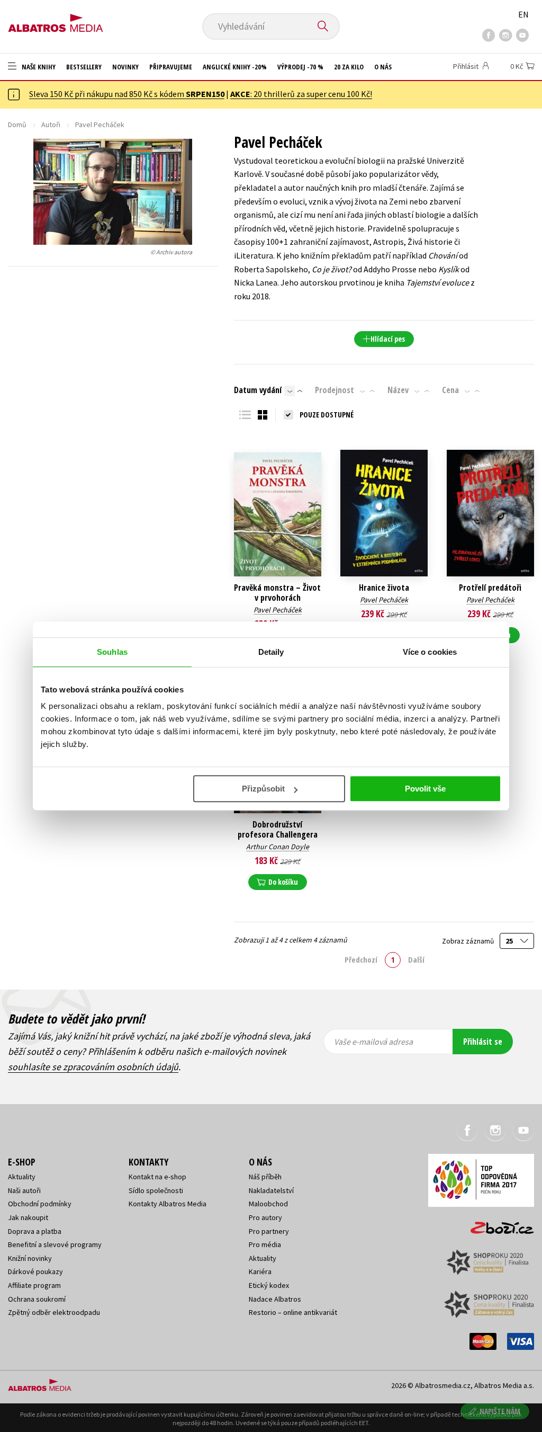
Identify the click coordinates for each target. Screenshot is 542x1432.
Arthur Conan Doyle (277, 846)
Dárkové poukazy (35, 1271)
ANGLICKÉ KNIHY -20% (235, 67)
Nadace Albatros (275, 1299)
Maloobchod (268, 1203)
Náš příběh (265, 1176)
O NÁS (383, 67)
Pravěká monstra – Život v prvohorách (277, 593)
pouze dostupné (327, 415)
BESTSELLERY (84, 67)
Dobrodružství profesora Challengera (278, 830)
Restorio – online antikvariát (293, 1312)
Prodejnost (334, 390)
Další (416, 959)
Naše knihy (38, 67)
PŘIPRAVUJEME (170, 67)
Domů (17, 124)
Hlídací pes (388, 339)
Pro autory (265, 1217)
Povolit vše (425, 788)
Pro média (265, 1244)
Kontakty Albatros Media (167, 1203)
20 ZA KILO (349, 67)
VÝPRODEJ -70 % (300, 67)
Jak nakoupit (28, 1217)
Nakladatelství (271, 1190)
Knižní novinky (30, 1258)
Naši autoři (24, 1190)
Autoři (50, 124)
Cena (450, 390)
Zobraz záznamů (468, 941)
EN (523, 14)
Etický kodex (269, 1285)
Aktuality (21, 1176)
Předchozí (361, 959)
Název (398, 390)
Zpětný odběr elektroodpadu (54, 1312)
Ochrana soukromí (37, 1299)
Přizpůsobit (263, 788)
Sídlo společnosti (156, 1190)
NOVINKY (125, 67)
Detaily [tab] (271, 651)
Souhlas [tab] (112, 651)
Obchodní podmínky (39, 1203)
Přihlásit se (482, 1041)
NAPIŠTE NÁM (500, 1411)
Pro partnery (269, 1231)
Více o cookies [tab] (430, 651)
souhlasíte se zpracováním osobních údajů (93, 1067)
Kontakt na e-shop (157, 1176)
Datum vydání (258, 390)
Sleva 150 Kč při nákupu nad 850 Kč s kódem (126, 93)
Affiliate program (34, 1285)
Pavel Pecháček (278, 610)
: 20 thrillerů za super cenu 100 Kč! (301, 93)
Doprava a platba (34, 1231)
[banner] (55, 19)
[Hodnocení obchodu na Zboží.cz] (497, 1224)
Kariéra (260, 1271)
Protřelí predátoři (490, 588)
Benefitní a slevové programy (55, 1244)
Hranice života (384, 588)
